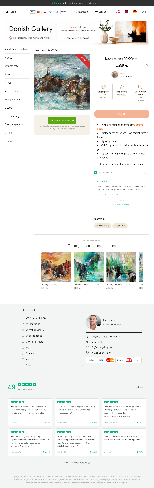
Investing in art (33, 323)
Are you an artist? (34, 341)
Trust (139, 387)
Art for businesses (35, 330)
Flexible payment (14, 124)
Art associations (34, 335)
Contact (9, 141)
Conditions (31, 353)
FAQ (27, 347)
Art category (11, 66)
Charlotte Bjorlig (126, 76)
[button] (144, 12)
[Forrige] (37, 271)
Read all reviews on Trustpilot (75, 462)
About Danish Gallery (16, 49)
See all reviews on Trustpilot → (122, 205)
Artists (8, 57)
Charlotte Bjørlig (102, 225)
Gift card (30, 359)
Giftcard (9, 133)
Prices (8, 83)
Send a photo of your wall (64, 120)
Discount (9, 108)
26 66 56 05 (96, 341)
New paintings (12, 99)
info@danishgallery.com (101, 347)
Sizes (8, 74)
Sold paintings (12, 116)
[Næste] (146, 271)
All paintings (11, 91)
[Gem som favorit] (146, 65)
